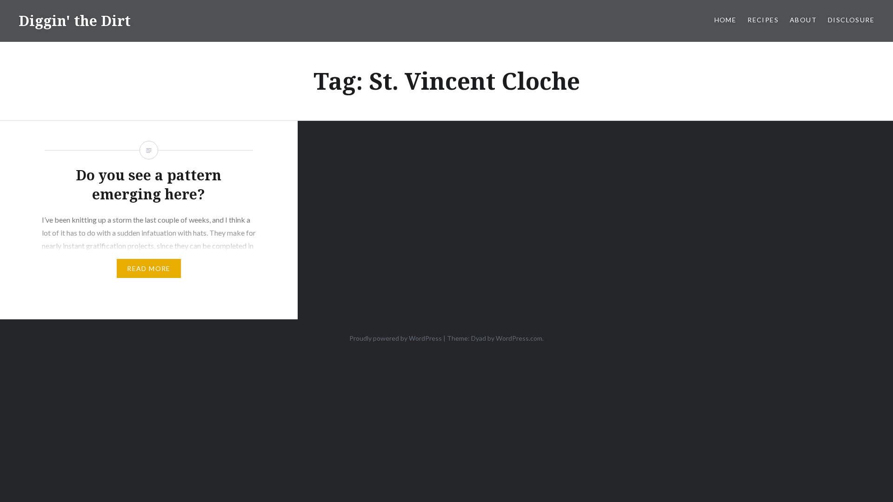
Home (725, 20)
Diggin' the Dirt (75, 20)
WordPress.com (519, 338)
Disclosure (851, 20)
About (803, 20)
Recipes (763, 20)
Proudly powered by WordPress (395, 338)
